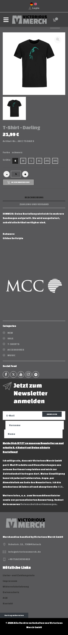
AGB (60, 486)
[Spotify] (35, 374)
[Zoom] (57, 39)
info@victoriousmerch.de (24, 551)
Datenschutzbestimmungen (38, 504)
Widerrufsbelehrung (16, 586)
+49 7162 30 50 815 (19, 559)
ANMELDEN (52, 414)
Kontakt (8, 603)
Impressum (10, 581)
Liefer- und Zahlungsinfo (19, 575)
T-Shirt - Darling (21, 127)
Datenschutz (11, 592)
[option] (14, 108)
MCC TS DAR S (26, 141)
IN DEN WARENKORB (20, 182)
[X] (13, 374)
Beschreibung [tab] (34, 197)
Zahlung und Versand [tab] (34, 204)
